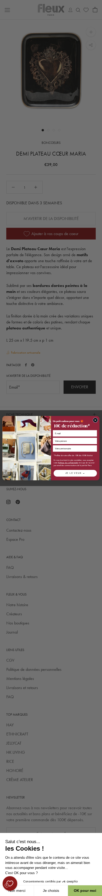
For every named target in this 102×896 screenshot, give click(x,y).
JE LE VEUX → (75, 473)
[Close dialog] (95, 420)
